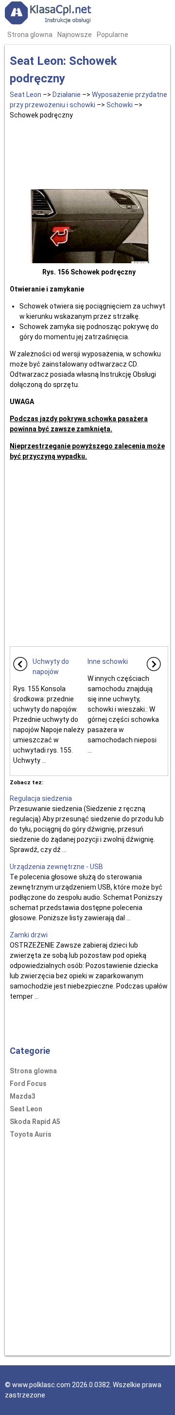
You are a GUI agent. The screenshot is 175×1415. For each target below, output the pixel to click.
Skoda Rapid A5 (35, 1121)
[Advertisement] (89, 152)
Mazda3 (22, 1096)
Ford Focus (28, 1083)
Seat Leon (25, 94)
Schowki (119, 105)
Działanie (66, 94)
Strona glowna (29, 35)
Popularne (112, 35)
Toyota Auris (31, 1134)
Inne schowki (108, 661)
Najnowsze (74, 35)
